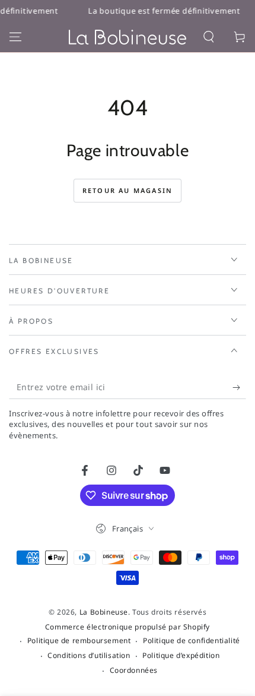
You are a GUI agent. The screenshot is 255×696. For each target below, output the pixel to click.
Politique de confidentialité (191, 641)
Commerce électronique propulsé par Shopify (127, 627)
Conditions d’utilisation (88, 655)
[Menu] (15, 37)
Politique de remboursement (79, 641)
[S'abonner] (239, 387)
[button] (208, 37)
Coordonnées (134, 670)
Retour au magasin (127, 190)
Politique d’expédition (180, 655)
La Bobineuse (103, 612)
